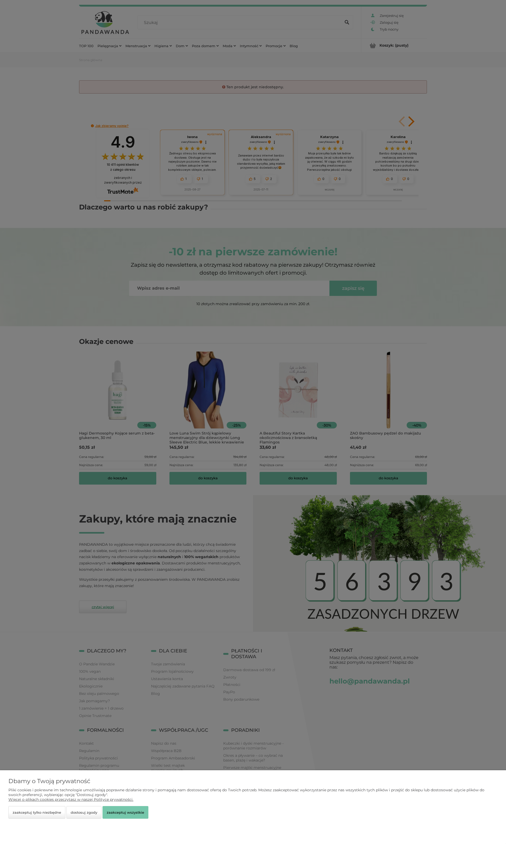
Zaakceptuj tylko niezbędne (37, 812)
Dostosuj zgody (84, 812)
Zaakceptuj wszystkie (125, 812)
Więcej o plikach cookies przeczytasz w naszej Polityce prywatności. (70, 799)
